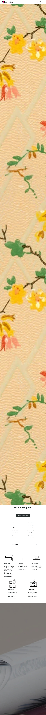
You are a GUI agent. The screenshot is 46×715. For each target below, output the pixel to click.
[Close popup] (40, 343)
